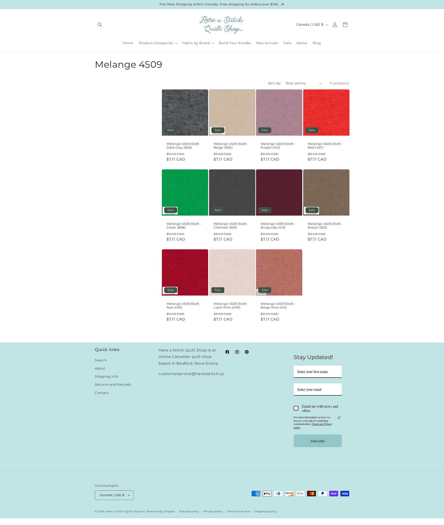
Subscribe (318, 440)
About (100, 368)
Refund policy (189, 511)
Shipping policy (266, 511)
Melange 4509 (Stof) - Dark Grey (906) (183, 145)
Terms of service (238, 511)
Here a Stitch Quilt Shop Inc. (126, 511)
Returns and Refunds (113, 385)
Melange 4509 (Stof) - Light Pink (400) (231, 305)
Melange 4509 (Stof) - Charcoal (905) (231, 225)
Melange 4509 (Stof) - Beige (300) (231, 145)
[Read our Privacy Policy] (339, 417)
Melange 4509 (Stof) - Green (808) (183, 225)
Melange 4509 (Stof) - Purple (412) (278, 145)
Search (101, 360)
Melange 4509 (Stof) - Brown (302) (325, 225)
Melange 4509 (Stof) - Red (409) (183, 305)
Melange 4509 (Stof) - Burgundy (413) (278, 225)
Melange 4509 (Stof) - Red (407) (325, 145)
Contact (102, 393)
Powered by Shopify (161, 511)
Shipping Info (106, 376)
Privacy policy (213, 511)
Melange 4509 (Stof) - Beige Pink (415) (278, 305)
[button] (100, 25)
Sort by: (274, 83)
